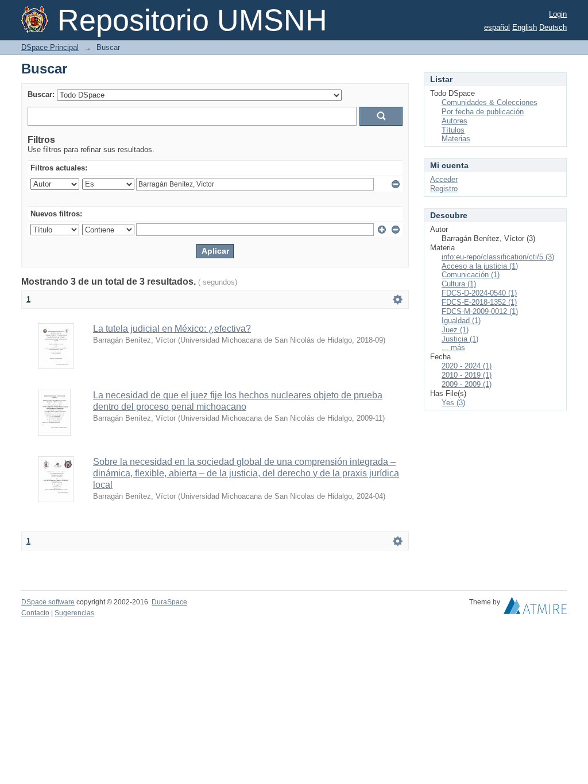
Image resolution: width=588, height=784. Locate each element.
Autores (454, 121)
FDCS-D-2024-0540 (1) (479, 293)
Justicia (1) (460, 339)
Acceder (444, 179)
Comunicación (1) (471, 274)
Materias (456, 138)
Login (558, 14)
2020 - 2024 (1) (467, 366)
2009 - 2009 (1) (467, 384)
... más (453, 347)
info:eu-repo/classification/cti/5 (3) (498, 257)
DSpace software (48, 602)
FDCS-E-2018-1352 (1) (479, 302)
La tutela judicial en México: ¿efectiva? (172, 328)
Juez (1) (455, 329)
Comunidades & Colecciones (489, 102)
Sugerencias (74, 613)
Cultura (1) (459, 284)
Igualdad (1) (461, 320)
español (497, 27)
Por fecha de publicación (483, 111)
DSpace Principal (50, 47)
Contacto (35, 613)
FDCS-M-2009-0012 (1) (480, 311)
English (524, 27)
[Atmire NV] (535, 608)
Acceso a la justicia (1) (480, 266)
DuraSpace (169, 602)
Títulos (453, 130)
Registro (444, 188)
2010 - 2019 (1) (467, 375)
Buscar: (41, 94)
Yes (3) (453, 402)
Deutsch (553, 27)
